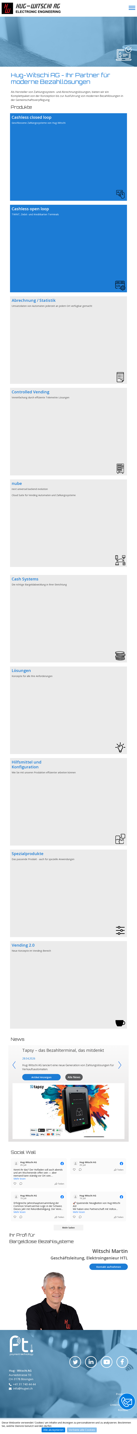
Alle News (74, 1077)
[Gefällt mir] (15, 1184)
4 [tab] (73, 67)
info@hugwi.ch (23, 1388)
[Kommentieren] (20, 1184)
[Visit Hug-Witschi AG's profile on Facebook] (16, 1163)
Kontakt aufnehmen (108, 1266)
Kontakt (123, 1410)
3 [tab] (69, 67)
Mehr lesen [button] (20, 1178)
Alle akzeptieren (53, 1430)
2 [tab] (66, 67)
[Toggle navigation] (132, 8)
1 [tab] (62, 67)
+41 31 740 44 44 (24, 1384)
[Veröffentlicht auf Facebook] (62, 1164)
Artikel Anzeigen (41, 1077)
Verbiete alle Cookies (82, 1430)
